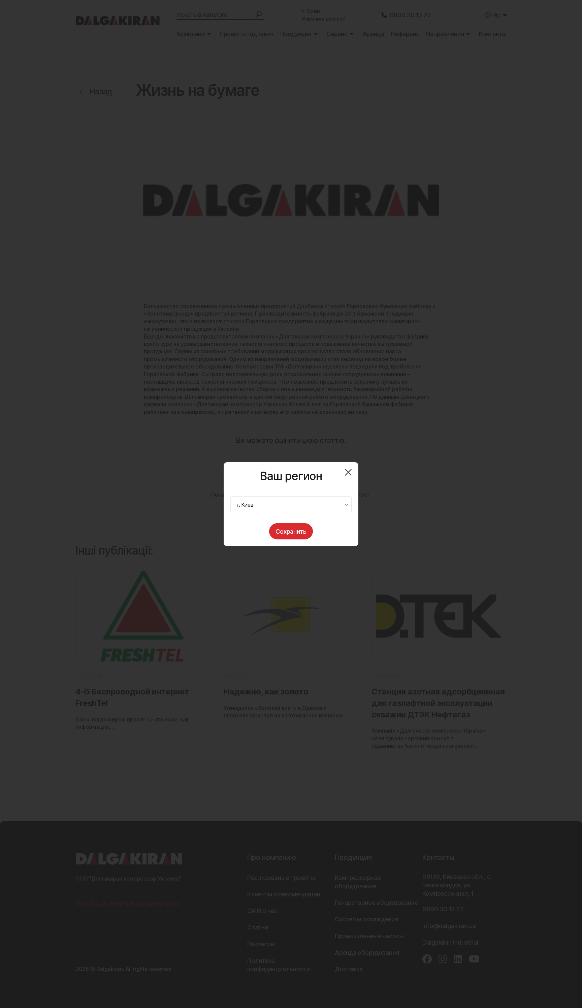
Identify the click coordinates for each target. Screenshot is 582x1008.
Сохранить (291, 531)
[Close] (348, 472)
